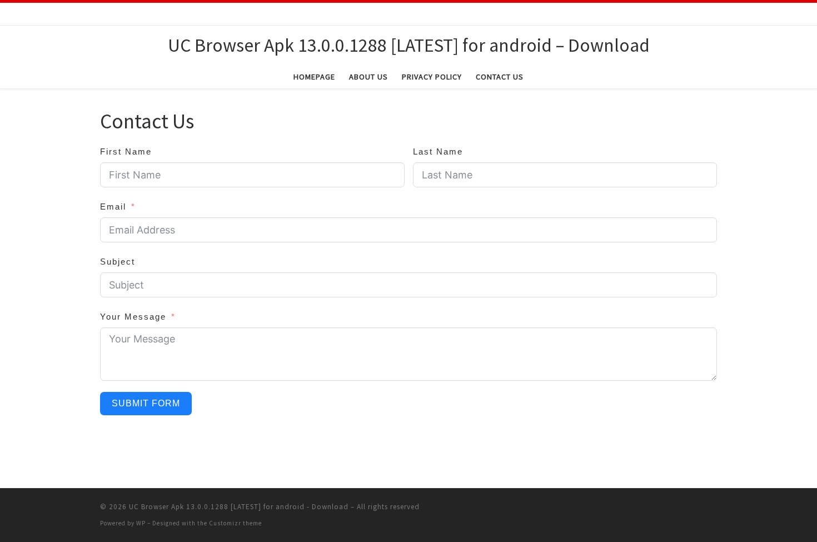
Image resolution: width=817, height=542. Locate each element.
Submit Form (146, 403)
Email (113, 206)
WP (141, 523)
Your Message (133, 316)
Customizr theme (235, 523)
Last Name (438, 151)
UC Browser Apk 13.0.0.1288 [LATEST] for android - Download (238, 506)
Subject (117, 261)
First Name (126, 151)
